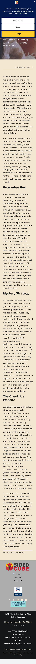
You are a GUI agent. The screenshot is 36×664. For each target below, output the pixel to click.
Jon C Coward (8, 43)
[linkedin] (18, 600)
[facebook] (10, 600)
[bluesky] (26, 600)
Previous (21, 67)
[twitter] (14, 600)
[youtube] (22, 600)
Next (29, 67)
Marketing (7, 45)
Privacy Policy (18, 625)
